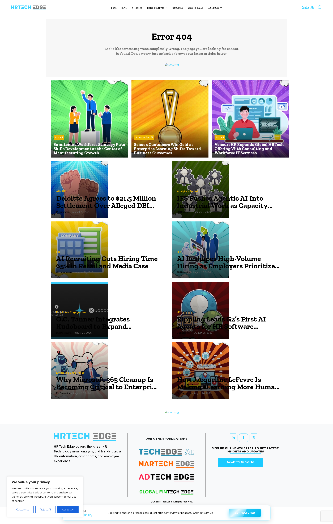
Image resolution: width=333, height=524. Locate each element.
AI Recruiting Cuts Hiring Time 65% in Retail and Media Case (107, 262)
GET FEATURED (245, 511)
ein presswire (63, 393)
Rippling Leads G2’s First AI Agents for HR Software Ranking (221, 322)
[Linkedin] (233, 438)
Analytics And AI (144, 137)
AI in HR (59, 137)
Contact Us (307, 7)
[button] (320, 7)
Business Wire (63, 332)
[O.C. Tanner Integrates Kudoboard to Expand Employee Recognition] (79, 310)
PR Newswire (62, 212)
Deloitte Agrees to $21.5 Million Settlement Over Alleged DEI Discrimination (106, 202)
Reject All (45, 509)
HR (58, 252)
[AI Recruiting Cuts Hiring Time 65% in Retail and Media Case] (79, 249)
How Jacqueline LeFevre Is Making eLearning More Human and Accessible (228, 383)
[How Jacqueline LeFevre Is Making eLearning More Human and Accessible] (200, 370)
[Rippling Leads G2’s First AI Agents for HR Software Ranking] (200, 310)
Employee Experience (70, 373)
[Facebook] (243, 438)
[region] (45, 496)
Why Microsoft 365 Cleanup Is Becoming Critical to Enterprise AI (107, 383)
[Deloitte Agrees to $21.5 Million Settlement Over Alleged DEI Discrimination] (79, 189)
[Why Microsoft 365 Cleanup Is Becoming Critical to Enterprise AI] (79, 370)
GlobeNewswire (64, 272)
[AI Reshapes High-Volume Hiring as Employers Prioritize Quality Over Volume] (200, 249)
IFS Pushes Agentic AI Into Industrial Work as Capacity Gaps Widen (222, 202)
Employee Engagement (71, 312)
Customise (22, 509)
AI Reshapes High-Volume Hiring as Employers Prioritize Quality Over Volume (226, 262)
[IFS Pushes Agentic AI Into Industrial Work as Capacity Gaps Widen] (200, 189)
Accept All (68, 509)
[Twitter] (254, 438)
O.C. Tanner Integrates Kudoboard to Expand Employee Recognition (93, 322)
